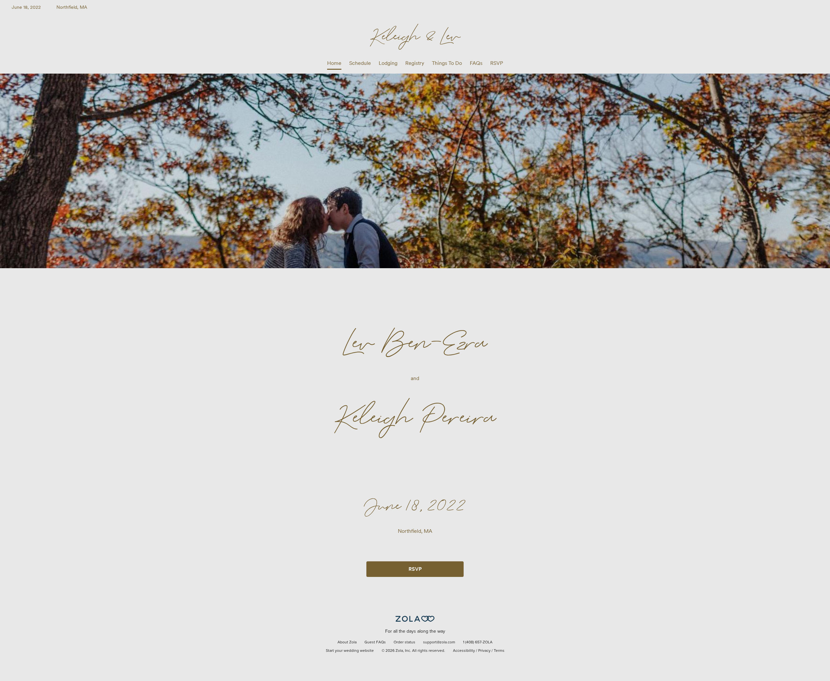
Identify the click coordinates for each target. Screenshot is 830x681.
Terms (499, 651)
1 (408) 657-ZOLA (477, 642)
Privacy (484, 651)
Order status (404, 642)
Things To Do (447, 63)
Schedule (360, 63)
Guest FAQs (375, 642)
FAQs (476, 63)
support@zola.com (439, 642)
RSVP (496, 63)
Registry (414, 63)
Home (334, 63)
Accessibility (464, 651)
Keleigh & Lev (415, 35)
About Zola (347, 642)
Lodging (388, 63)
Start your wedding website (350, 651)
